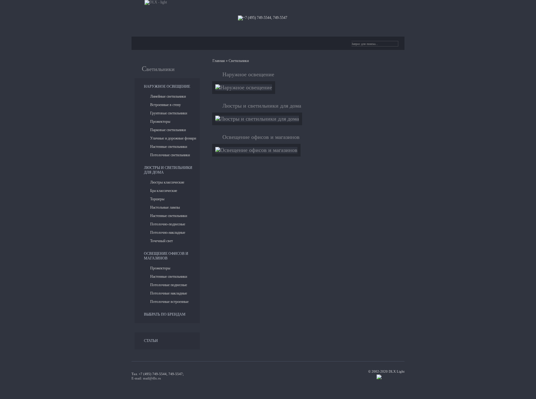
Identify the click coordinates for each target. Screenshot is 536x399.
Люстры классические (167, 182)
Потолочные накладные (168, 293)
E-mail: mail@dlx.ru (146, 378)
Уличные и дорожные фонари (173, 138)
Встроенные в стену (165, 105)
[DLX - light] (156, 2)
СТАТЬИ (151, 341)
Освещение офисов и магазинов (166, 255)
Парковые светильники (168, 130)
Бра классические (163, 190)
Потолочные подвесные (168, 285)
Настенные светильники (168, 146)
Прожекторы (160, 121)
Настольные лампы (165, 207)
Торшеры (157, 199)
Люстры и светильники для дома (261, 106)
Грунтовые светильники (168, 113)
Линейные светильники (168, 96)
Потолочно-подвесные (167, 224)
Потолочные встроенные (169, 301)
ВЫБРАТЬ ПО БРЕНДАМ (164, 314)
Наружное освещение (167, 86)
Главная (218, 61)
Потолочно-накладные (167, 232)
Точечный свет (161, 241)
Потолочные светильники (170, 155)
